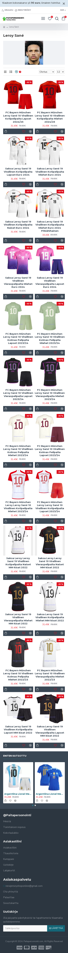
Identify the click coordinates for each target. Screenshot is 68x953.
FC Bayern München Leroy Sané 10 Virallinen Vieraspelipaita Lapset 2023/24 (18, 394)
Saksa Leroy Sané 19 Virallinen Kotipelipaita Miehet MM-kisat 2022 (49, 617)
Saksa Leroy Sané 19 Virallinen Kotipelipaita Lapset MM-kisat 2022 (18, 729)
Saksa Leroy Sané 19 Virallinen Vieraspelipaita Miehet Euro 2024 (18, 282)
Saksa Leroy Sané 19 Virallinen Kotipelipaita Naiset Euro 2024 (18, 224)
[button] (32, 805)
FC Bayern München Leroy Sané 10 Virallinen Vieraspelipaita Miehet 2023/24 (50, 394)
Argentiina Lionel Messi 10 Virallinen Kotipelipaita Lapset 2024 (18, 793)
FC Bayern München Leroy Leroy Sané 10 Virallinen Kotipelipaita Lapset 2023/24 (49, 507)
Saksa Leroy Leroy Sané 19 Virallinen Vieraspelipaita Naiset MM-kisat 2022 (50, 563)
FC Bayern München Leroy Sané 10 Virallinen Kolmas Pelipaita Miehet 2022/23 (18, 675)
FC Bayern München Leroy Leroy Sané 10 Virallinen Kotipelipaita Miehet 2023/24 (18, 507)
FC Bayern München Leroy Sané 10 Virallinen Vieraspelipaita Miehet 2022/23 (50, 675)
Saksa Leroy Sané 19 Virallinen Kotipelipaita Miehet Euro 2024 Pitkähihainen (49, 226)
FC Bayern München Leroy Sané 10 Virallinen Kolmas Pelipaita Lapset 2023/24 (18, 338)
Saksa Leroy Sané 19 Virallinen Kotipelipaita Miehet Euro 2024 (49, 171)
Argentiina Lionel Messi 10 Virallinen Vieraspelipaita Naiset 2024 (50, 793)
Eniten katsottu (14, 756)
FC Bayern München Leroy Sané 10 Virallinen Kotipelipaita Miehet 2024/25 (50, 117)
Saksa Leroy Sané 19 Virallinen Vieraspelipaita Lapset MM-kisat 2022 (49, 731)
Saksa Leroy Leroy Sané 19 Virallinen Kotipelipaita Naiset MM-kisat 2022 (18, 563)
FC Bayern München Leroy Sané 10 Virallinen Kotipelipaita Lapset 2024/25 (18, 117)
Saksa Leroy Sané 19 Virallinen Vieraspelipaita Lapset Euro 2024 (49, 282)
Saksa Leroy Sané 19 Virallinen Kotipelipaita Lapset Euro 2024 (18, 171)
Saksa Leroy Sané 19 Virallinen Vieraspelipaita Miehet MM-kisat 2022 (18, 619)
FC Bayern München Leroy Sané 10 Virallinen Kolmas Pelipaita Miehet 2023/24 (50, 338)
